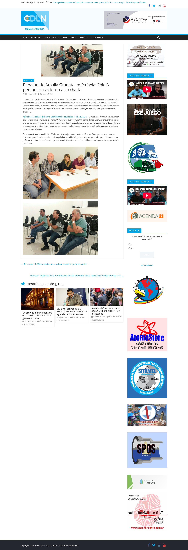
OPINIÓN (82, 37)
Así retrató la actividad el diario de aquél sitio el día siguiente (55, 116)
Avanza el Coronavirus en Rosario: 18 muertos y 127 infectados (105, 311)
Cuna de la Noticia (46, 94)
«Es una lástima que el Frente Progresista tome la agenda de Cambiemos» (72, 311)
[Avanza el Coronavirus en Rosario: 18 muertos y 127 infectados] (106, 289)
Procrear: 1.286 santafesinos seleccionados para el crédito (54, 264)
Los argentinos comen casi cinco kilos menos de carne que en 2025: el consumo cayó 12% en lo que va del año (99, 2)
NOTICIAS (35, 37)
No (132, 248)
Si (131, 244)
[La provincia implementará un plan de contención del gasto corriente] (37, 289)
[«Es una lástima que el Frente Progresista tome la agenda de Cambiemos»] (72, 289)
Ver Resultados (147, 265)
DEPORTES (49, 37)
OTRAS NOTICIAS (66, 37)
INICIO (25, 37)
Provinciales (28, 80)
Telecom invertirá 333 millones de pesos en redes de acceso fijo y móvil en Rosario (76, 275)
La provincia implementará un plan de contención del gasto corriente (37, 315)
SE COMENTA (97, 37)
